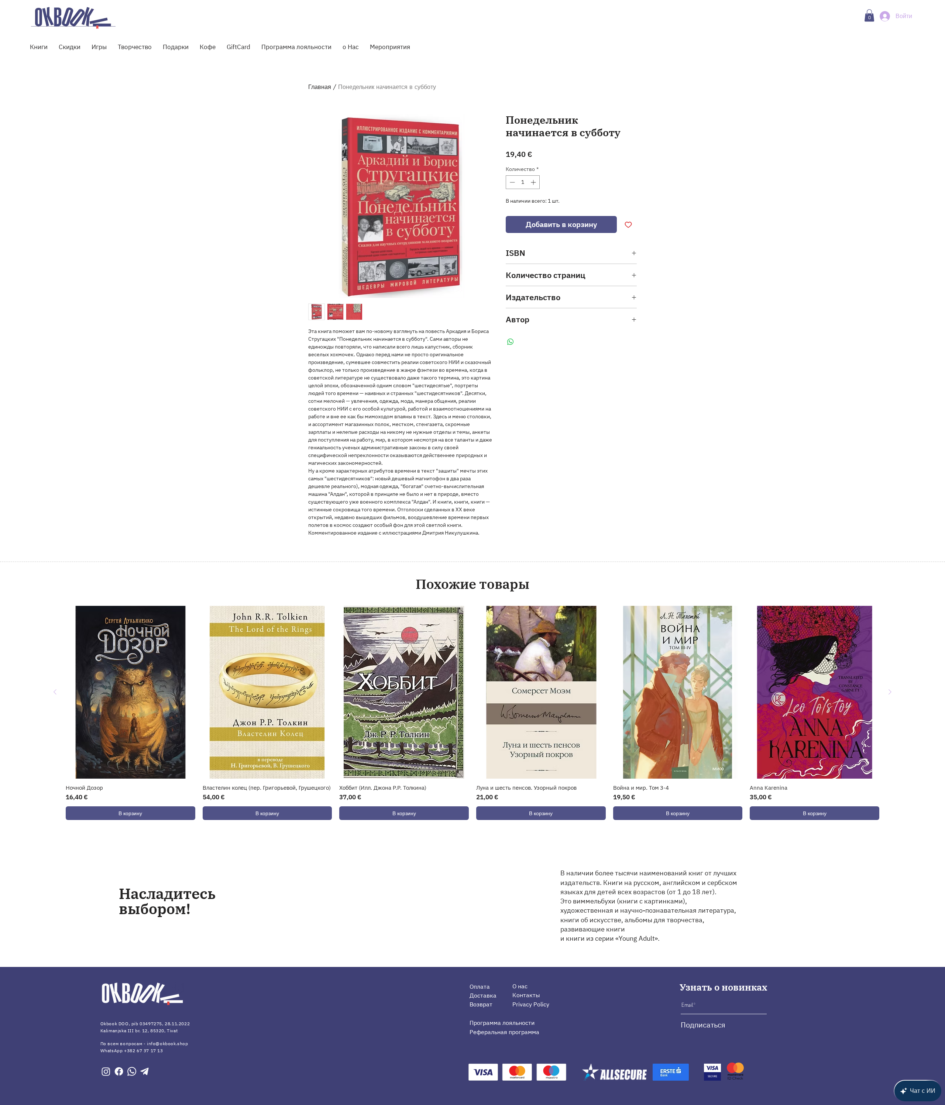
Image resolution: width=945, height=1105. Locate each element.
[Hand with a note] (73, 17)
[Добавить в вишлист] (628, 224)
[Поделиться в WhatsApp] (510, 341)
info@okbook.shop (167, 1043)
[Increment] (534, 182)
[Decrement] (511, 182)
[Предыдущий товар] (55, 691)
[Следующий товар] (890, 691)
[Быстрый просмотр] (130, 692)
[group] (472, 712)
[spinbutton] (522, 182)
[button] (869, 15)
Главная (319, 87)
